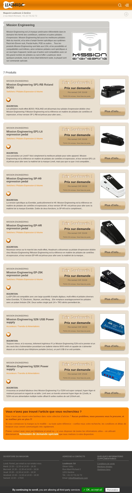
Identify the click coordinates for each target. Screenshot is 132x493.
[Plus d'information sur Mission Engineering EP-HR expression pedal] (112, 233)
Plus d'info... (113, 111)
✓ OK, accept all (92, 489)
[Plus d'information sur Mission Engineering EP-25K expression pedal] (112, 279)
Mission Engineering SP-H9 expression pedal (23, 180)
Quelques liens (103, 469)
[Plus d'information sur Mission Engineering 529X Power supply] (112, 373)
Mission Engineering (17, 81)
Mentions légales (104, 467)
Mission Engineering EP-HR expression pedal (24, 227)
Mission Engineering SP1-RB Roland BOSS (29, 86)
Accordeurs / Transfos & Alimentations (22, 326)
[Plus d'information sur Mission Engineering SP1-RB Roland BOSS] (112, 92)
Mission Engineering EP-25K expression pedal (24, 274)
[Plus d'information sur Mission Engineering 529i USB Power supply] (112, 326)
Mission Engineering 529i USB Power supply (30, 321)
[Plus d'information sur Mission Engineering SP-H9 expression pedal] (112, 186)
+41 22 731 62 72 (29, 16)
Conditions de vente (106, 464)
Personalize (112, 490)
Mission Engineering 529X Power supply (27, 368)
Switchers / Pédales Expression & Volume (24, 92)
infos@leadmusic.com (78, 478)
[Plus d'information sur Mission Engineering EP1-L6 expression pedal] (112, 139)
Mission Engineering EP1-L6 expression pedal (24, 133)
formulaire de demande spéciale (38, 434)
